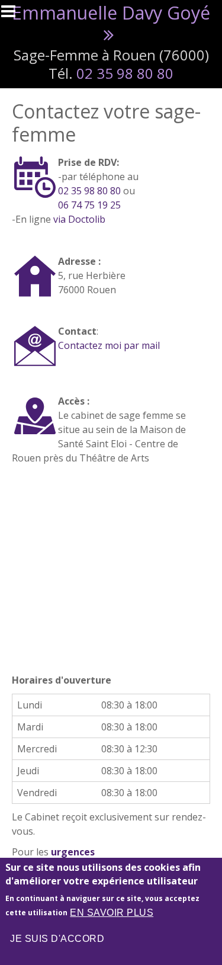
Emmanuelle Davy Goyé (111, 13)
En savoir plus (111, 913)
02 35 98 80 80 (124, 73)
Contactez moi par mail (109, 345)
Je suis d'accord (57, 939)
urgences (73, 851)
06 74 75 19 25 (89, 204)
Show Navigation (13, 14)
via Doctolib (78, 219)
